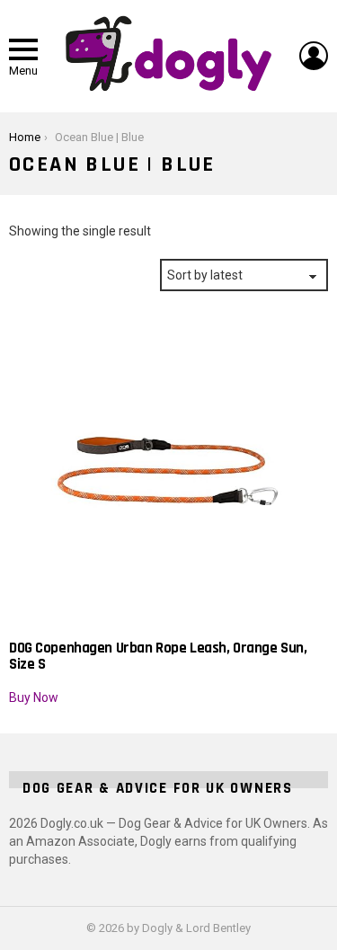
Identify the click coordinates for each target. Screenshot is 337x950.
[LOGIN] (313, 55)
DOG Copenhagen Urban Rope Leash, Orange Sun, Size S (157, 656)
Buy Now (33, 697)
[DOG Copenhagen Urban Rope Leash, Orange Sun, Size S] (168, 469)
